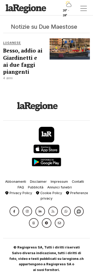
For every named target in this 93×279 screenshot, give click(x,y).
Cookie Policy (50, 193)
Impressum (59, 181)
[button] (14, 211)
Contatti (78, 181)
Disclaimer (38, 181)
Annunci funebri (59, 187)
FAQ (21, 187)
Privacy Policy (20, 193)
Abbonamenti (15, 181)
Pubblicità (35, 187)
